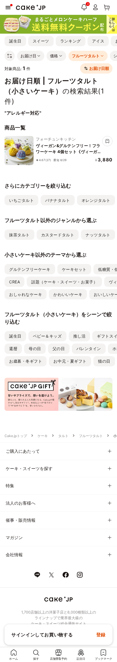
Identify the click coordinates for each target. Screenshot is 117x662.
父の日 (59, 348)
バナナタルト (57, 200)
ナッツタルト (97, 234)
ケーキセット (74, 269)
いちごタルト (21, 200)
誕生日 (15, 40)
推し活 (79, 336)
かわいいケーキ (67, 294)
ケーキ (42, 436)
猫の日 (104, 361)
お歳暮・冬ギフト (25, 361)
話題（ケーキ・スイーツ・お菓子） (64, 281)
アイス (98, 40)
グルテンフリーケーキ (30, 269)
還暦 (13, 348)
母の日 (35, 348)
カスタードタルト (57, 234)
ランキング (70, 40)
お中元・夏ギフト (69, 361)
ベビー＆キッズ (47, 336)
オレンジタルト (96, 200)
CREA (14, 281)
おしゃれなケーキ (25, 294)
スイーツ (41, 40)
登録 (101, 634)
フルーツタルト (91, 436)
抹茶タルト (19, 234)
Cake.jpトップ (16, 436)
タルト (63, 436)
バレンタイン (88, 348)
